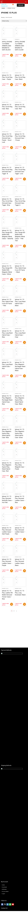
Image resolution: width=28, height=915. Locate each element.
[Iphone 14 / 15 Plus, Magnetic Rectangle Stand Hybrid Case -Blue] (7, 387)
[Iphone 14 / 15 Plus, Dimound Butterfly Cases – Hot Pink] (7, 487)
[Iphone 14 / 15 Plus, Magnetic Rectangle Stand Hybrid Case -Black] (20, 353)
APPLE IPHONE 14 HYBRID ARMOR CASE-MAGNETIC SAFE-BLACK (7, 46)
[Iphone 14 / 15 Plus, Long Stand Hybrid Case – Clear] (20, 322)
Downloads (4, 887)
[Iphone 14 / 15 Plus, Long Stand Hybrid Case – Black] (20, 290)
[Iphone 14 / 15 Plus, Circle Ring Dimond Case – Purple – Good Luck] (7, 125)
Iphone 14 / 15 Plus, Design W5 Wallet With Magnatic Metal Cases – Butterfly (7, 234)
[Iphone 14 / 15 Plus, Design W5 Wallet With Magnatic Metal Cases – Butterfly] (7, 221)
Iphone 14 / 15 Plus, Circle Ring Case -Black (20, 77)
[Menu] (1, 2)
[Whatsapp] (10, 904)
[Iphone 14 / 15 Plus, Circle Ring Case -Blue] (7, 96)
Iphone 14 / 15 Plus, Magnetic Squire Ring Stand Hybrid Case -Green (19, 433)
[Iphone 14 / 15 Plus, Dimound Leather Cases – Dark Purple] (7, 519)
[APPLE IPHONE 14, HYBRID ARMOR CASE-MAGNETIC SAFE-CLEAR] (20, 33)
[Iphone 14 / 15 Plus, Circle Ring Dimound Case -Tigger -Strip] (7, 190)
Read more (11, 55)
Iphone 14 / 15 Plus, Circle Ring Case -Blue (7, 107)
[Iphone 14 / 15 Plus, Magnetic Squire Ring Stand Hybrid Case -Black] (20, 387)
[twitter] (5, 904)
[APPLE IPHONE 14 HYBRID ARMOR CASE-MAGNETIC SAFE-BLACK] (7, 33)
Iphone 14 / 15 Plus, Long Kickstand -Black (20, 593)
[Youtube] (13, 904)
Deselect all (4, 6)
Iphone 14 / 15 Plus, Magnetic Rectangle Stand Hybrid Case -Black (20, 366)
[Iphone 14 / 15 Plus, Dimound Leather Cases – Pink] (20, 519)
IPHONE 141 (4, 39)
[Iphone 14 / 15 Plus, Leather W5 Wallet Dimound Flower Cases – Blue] (7, 582)
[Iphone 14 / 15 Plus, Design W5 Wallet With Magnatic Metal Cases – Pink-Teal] (20, 221)
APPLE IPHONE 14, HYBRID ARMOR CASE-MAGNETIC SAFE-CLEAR (20, 46)
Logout (3, 893)
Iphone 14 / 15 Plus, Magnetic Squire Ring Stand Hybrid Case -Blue (6, 433)
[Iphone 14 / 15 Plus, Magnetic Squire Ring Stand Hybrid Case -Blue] (7, 420)
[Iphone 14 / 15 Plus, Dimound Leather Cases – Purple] (7, 550)
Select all (3, 4)
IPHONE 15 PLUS (5, 72)
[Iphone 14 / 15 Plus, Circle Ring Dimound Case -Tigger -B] (7, 158)
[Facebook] (2, 904)
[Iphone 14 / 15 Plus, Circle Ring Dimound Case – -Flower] (20, 125)
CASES (3, 8)
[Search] (25, 2)
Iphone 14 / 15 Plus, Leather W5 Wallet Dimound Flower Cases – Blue (7, 595)
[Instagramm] (7, 904)
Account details (5, 891)
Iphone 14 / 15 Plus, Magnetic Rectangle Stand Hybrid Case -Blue (7, 400)
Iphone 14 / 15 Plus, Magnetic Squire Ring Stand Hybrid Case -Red (6, 467)
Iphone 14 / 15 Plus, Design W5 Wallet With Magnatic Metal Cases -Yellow (7, 270)
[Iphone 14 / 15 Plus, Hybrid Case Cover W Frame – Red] (7, 290)
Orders (3, 884)
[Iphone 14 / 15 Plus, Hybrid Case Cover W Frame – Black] (20, 257)
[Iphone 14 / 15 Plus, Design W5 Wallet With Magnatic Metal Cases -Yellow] (7, 257)
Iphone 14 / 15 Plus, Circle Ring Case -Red (20, 107)
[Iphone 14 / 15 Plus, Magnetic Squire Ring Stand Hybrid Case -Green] (20, 420)
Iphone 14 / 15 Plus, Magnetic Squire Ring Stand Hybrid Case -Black (19, 400)
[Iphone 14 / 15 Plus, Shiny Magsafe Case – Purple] (20, 454)
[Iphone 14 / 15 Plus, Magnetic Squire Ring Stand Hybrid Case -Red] (7, 454)
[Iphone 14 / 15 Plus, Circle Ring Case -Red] (20, 96)
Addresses (4, 889)
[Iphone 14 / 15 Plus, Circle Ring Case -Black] (20, 66)
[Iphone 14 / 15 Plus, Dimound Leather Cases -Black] (20, 550)
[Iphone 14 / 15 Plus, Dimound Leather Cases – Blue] (20, 487)
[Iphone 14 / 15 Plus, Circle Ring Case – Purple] (7, 66)
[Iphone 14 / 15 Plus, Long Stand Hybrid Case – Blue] (7, 322)
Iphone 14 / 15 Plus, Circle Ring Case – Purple (7, 77)
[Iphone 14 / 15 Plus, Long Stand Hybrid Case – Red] (7, 353)
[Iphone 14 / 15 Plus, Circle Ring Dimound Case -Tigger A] (20, 190)
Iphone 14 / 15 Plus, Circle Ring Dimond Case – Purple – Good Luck (7, 138)
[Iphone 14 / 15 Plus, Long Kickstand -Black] (20, 582)
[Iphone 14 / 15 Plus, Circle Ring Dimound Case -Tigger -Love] (20, 158)
